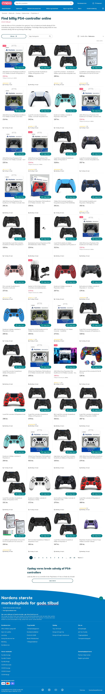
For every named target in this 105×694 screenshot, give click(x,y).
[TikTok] (42, 689)
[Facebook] (62, 689)
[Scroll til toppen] (101, 598)
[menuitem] (6, 8)
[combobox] (44, 3)
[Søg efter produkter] (71, 3)
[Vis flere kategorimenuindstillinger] (103, 8)
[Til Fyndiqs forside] (6, 3)
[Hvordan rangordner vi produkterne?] (78, 36)
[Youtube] (55, 689)
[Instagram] (49, 689)
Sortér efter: (84, 36)
